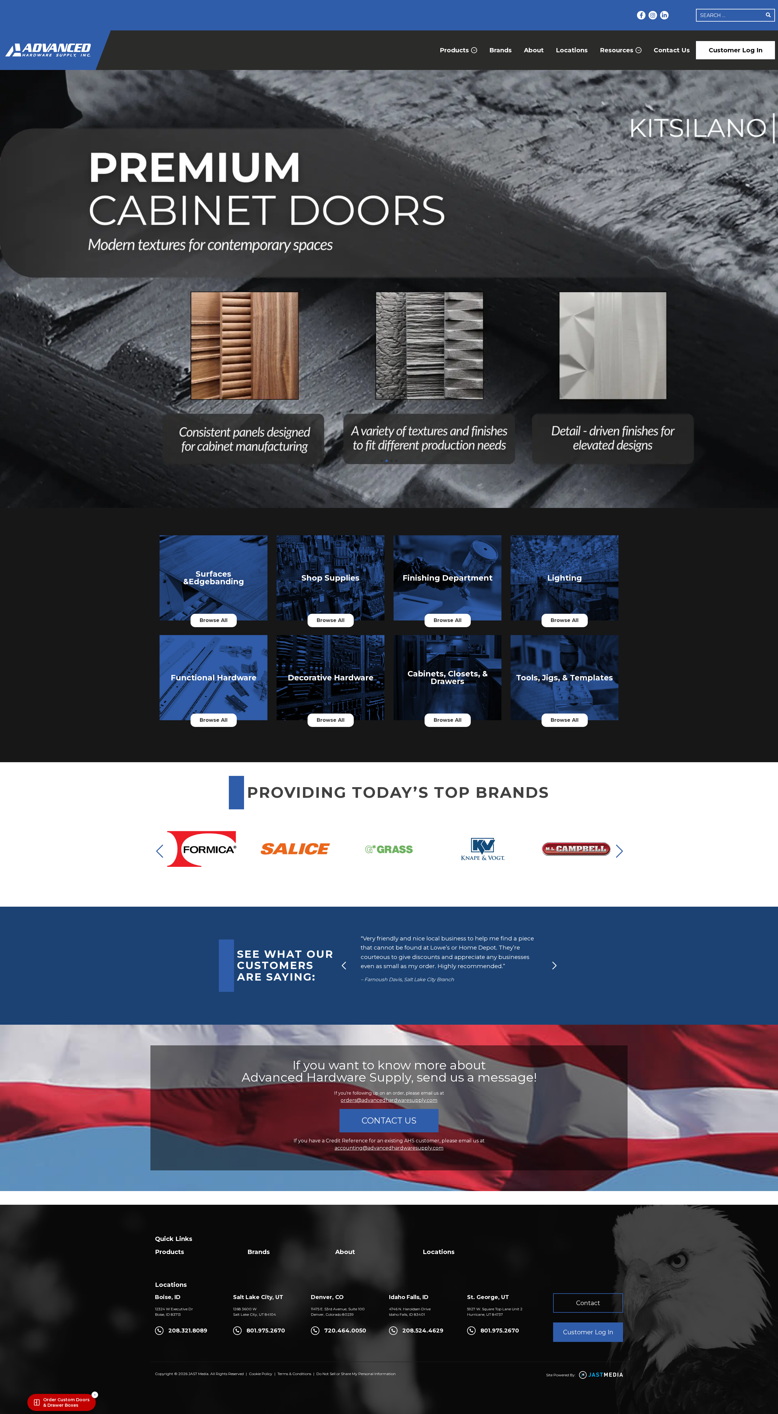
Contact (588, 1303)
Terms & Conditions (294, 1373)
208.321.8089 (187, 1330)
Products (454, 50)
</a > (213, 594)
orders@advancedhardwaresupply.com (389, 1100)
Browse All (214, 620)
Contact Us (672, 50)
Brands (500, 50)
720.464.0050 (345, 1330)
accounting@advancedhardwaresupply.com (389, 1148)
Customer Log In (736, 50)
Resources (616, 50)
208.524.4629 (422, 1330)
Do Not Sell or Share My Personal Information (356, 1373)
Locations (572, 50)
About (534, 50)
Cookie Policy (260, 1373)
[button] (381, 461)
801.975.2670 (265, 1330)
